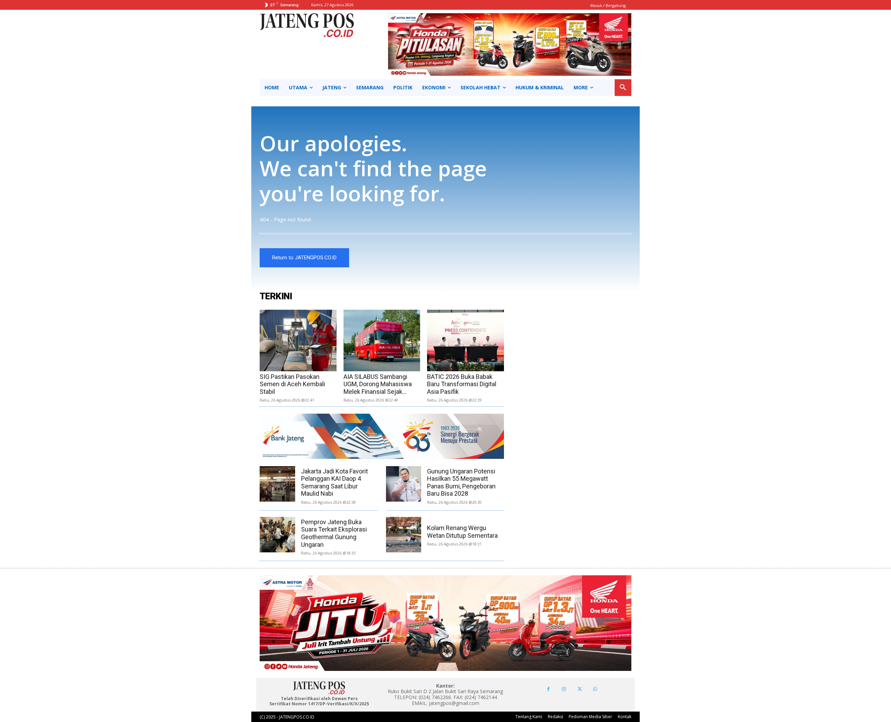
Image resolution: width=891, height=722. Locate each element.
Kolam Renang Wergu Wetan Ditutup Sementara (462, 531)
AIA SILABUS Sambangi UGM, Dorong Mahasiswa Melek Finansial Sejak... (378, 384)
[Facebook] (548, 689)
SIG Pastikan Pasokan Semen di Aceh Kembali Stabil (292, 384)
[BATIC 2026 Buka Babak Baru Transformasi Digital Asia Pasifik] (465, 340)
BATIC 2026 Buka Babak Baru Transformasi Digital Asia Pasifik (461, 384)
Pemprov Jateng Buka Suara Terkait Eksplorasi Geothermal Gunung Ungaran (334, 533)
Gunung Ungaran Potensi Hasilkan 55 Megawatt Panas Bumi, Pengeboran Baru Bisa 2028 (461, 482)
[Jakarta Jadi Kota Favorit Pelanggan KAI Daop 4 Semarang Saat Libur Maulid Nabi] (277, 484)
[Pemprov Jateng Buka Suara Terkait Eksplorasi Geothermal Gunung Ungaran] (277, 534)
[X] (580, 689)
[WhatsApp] (595, 689)
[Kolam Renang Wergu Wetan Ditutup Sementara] (403, 534)
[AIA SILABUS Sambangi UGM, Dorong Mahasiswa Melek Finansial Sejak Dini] (382, 340)
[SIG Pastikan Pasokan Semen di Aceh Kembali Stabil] (298, 340)
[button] (623, 87)
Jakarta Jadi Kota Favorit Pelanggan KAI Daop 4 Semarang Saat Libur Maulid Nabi (334, 482)
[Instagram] (564, 689)
